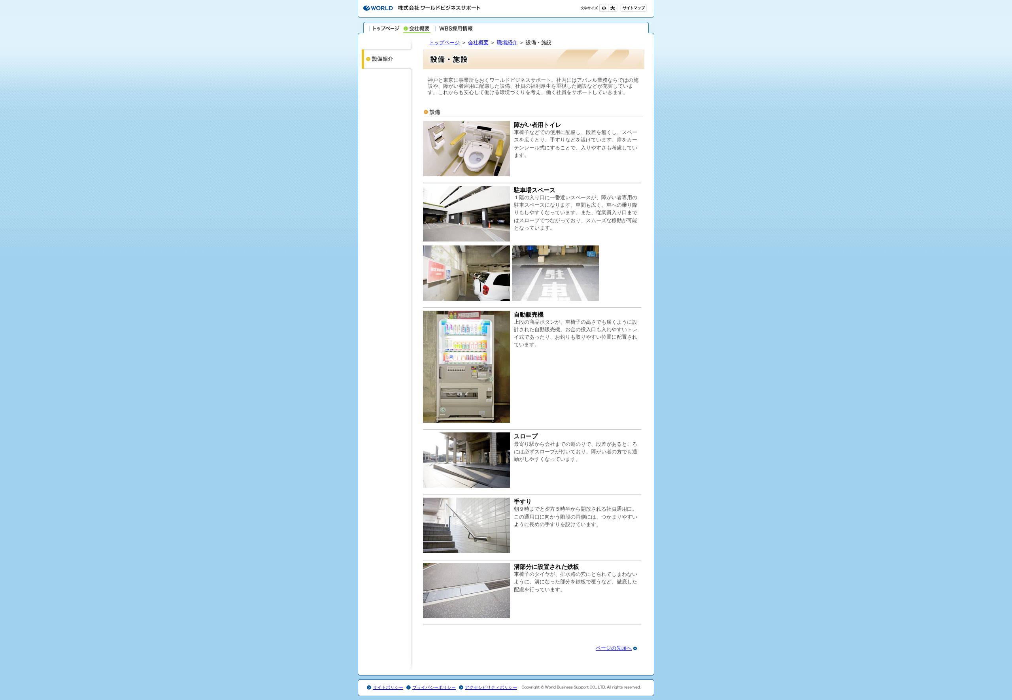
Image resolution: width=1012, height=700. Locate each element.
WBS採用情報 (454, 28)
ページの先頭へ (614, 648)
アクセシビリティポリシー (491, 687)
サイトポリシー (388, 687)
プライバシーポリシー (434, 687)
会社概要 (478, 42)
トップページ (384, 28)
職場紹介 (507, 42)
